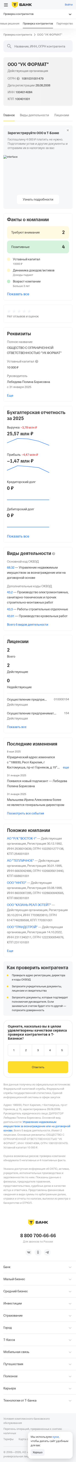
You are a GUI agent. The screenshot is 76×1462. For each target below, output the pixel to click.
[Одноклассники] (38, 1252)
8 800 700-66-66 (38, 1236)
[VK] (28, 1252)
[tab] (9, 115)
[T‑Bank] (22, 4)
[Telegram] (47, 1252)
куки (56, 1437)
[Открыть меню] (5, 4)
